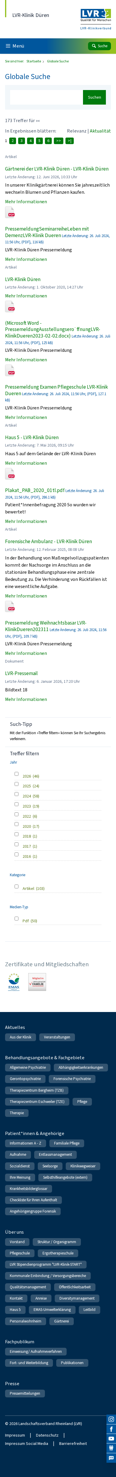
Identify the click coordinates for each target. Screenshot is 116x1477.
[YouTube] (111, 1438)
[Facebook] (111, 1429)
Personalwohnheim (25, 1321)
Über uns (14, 1232)
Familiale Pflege (66, 1143)
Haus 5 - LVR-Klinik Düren (32, 437)
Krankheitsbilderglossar (28, 1188)
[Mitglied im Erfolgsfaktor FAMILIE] (37, 982)
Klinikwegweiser (82, 1166)
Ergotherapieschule (58, 1253)
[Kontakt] (111, 1448)
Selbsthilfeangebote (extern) (65, 1177)
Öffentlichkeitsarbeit (75, 1287)
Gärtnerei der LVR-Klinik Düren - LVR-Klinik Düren (57, 168)
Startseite (34, 61)
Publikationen (72, 1362)
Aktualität (100, 131)
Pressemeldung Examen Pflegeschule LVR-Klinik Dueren (56, 390)
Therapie (17, 1112)
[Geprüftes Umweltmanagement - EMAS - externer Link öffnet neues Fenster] (14, 982)
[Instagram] (111, 1419)
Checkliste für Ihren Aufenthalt (33, 1199)
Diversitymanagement (77, 1298)
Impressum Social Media (26, 1443)
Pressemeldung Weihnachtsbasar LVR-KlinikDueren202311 (46, 626)
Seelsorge (50, 1166)
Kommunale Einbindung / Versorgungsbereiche (48, 1275)
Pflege (82, 1101)
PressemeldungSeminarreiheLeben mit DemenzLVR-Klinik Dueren (47, 232)
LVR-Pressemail (21, 673)
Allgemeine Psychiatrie (28, 1067)
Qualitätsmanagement (28, 1287)
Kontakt (16, 1298)
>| (69, 141)
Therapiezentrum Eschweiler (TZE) (37, 1101)
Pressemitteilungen (25, 1393)
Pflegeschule (20, 1253)
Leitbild (89, 1309)
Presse (12, 1383)
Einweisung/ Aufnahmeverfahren (36, 1351)
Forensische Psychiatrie (72, 1078)
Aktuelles (15, 1027)
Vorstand (17, 1241)
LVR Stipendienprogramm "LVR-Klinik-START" (46, 1264)
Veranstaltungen (57, 1037)
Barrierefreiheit (73, 1443)
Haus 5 (15, 1309)
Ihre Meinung (20, 1177)
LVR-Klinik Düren (22, 279)
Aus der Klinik (20, 1037)
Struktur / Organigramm (56, 1241)
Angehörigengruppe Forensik (33, 1211)
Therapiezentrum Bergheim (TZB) (37, 1090)
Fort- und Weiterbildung (29, 1362)
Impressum (15, 1435)
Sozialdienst (20, 1166)
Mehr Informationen (26, 201)
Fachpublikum (19, 1342)
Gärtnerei (61, 1321)
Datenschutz (47, 1435)
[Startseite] (96, 15)
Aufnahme (18, 1154)
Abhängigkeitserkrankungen (81, 1067)
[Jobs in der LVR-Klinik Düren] (111, 1458)
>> (58, 141)
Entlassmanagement (55, 1154)
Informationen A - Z (25, 1143)
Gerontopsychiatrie (25, 1078)
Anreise (41, 1298)
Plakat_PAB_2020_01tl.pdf (35, 490)
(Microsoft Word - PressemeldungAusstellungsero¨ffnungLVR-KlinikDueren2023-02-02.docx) (52, 329)
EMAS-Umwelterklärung (52, 1309)
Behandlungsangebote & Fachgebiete (44, 1057)
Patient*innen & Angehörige (34, 1133)
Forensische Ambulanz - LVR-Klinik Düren (48, 541)
